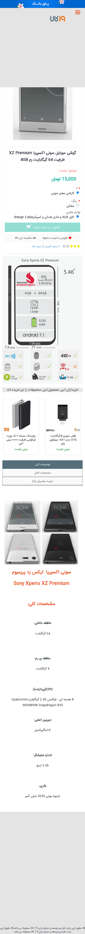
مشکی (70, 206)
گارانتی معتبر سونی (62, 193)
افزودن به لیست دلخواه (55, 238)
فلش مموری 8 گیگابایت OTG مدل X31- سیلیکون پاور (63, 440)
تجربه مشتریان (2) (42, 481)
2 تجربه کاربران (52, 247)
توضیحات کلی (42, 464)
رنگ (74, 201)
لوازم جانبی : (72, 212)
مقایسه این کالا (23, 238)
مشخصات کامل (42, 473)
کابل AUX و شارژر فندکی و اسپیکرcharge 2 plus (44, 217)
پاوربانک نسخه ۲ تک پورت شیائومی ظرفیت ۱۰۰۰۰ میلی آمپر (21, 440)
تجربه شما (37, 247)
